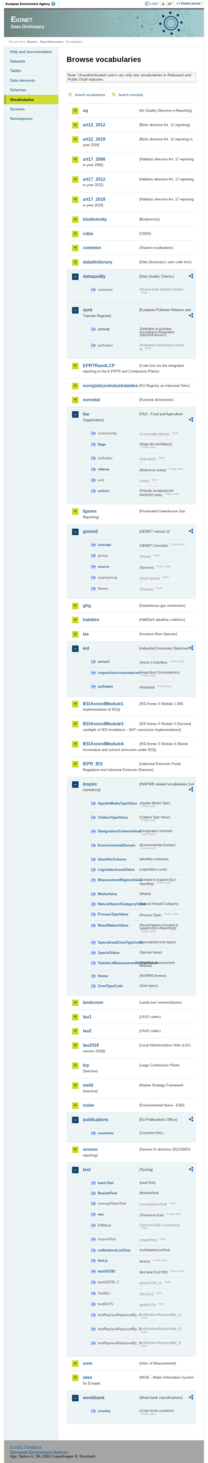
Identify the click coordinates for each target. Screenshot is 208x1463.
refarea (103, 469)
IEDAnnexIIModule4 (103, 744)
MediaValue (107, 894)
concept (104, 545)
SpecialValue (108, 953)
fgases (90, 511)
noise (88, 1105)
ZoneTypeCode (110, 986)
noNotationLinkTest (114, 1250)
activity (104, 329)
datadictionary (97, 262)
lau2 (87, 1031)
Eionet (31, 41)
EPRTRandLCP (99, 365)
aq (85, 110)
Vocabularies (22, 99)
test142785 (106, 1271)
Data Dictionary (51, 41)
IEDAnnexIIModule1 (103, 703)
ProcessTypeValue (113, 914)
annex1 (104, 662)
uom (87, 1363)
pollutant (105, 686)
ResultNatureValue (113, 925)
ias (86, 634)
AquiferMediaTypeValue (117, 803)
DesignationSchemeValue (118, 831)
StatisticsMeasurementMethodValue (118, 963)
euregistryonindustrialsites (110, 385)
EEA (32, 3)
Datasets (17, 61)
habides (91, 619)
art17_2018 (94, 199)
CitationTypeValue (113, 817)
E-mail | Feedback (25, 1447)
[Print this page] (164, 3)
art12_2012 (94, 125)
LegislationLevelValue (116, 870)
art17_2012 (94, 179)
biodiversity (95, 219)
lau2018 (91, 1045)
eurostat (91, 399)
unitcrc (103, 491)
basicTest (105, 1183)
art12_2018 (94, 139)
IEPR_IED (93, 764)
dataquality (94, 276)
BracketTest (107, 1193)
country (104, 1411)
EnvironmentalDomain (116, 845)
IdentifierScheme (112, 859)
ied (86, 648)
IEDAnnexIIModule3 (103, 723)
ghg (87, 605)
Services (17, 109)
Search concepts (130, 95)
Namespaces (21, 118)
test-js (103, 1260)
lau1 (87, 1016)
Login (154, 3)
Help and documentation (31, 52)
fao (86, 414)
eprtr (88, 310)
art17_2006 (94, 159)
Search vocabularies (90, 95)
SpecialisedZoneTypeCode (118, 942)
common (92, 247)
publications (95, 1119)
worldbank (94, 1397)
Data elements (22, 80)
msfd (88, 1085)
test (86, 1169)
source (103, 567)
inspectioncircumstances (118, 673)
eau (101, 1214)
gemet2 (90, 531)
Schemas (18, 90)
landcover (93, 1002)
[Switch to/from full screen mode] (171, 3)
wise (87, 1377)
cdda (88, 233)
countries (105, 1133)
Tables (15, 70)
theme (103, 976)
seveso (90, 1149)
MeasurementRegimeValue (118, 880)
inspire (90, 784)
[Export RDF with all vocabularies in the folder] (191, 277)
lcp (86, 1065)
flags (102, 444)
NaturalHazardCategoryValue (118, 904)
